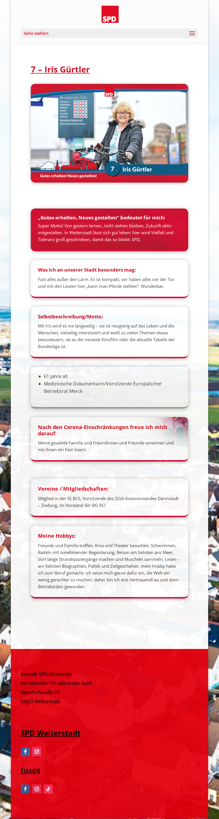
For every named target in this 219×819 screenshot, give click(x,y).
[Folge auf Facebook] (25, 751)
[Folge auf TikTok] (48, 789)
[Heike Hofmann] (109, 181)
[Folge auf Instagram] (36, 751)
